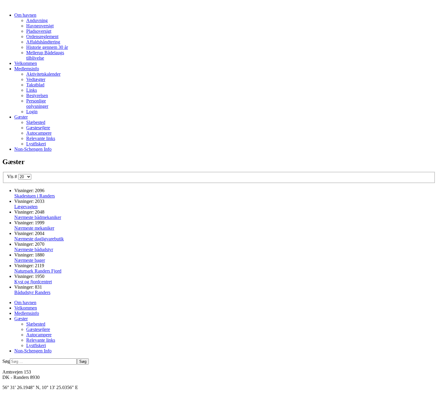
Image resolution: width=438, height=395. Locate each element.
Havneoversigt (40, 25)
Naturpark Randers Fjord (37, 270)
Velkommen (25, 63)
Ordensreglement (42, 36)
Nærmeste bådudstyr (33, 249)
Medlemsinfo (26, 68)
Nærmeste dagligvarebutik (39, 238)
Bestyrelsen (37, 95)
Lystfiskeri (36, 143)
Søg (6, 361)
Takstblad (35, 84)
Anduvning (37, 20)
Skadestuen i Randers (34, 195)
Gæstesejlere (38, 127)
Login (32, 111)
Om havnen (25, 15)
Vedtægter (35, 79)
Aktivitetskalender (43, 74)
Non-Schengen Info (33, 149)
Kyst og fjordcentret (33, 281)
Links (31, 90)
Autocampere (39, 133)
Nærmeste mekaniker (34, 228)
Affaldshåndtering (43, 41)
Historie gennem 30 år (47, 47)
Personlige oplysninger (37, 103)
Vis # (12, 176)
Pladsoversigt (38, 31)
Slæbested (35, 122)
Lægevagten (26, 206)
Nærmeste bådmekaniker (37, 217)
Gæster (21, 116)
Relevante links (40, 138)
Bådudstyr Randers (32, 292)
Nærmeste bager (29, 260)
